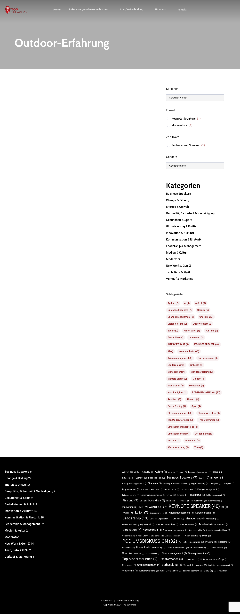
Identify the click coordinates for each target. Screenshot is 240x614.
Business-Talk (156, 478)
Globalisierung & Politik (181, 226)
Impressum (107, 600)
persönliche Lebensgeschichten (169, 536)
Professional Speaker (185, 145)
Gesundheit (175, 337)
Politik (183, 542)
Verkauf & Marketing (113, 375)
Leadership (176, 365)
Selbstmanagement (178, 547)
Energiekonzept (188, 489)
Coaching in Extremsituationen (176, 484)
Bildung (218, 472)
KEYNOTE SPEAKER (206, 344)
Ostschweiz (128, 536)
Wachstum (192, 440)
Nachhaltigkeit (177, 392)
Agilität (173, 303)
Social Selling (177, 406)
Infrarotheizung (215, 501)
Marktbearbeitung (202, 372)
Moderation (176, 385)
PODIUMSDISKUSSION (206, 392)
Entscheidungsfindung (153, 495)
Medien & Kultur (176, 252)
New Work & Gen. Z (178, 265)
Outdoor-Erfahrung (145, 536)
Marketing (212, 518)
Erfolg (171, 495)
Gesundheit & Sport (30, 375)
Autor (183, 472)
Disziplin (228, 483)
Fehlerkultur (192, 330)
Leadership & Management (86, 375)
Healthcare (172, 501)
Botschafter (128, 478)
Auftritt (200, 303)
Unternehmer (129, 565)
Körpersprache (208, 358)
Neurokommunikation (175, 530)
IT (164, 507)
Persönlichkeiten (193, 536)
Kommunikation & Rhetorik (56, 375)
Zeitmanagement (192, 571)
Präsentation (196, 542)
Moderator (173, 259)
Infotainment (199, 500)
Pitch (206, 535)
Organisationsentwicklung (218, 530)
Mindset (198, 378)
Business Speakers (178, 193)
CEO (202, 478)
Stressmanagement (180, 413)
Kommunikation (189, 351)
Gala (143, 501)
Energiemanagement (208, 489)
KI (170, 351)
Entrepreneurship (130, 495)
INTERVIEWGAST (178, 344)
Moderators (179, 125)
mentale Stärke (177, 378)
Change (203, 310)
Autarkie (173, 472)
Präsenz (211, 542)
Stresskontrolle (153, 553)
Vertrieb (201, 565)
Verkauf (173, 440)
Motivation (196, 385)
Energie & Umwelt (177, 206)
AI (187, 303)
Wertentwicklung (178, 447)
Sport (196, 406)
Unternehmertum (178, 433)
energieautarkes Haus (151, 489)
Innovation (196, 337)
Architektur (147, 472)
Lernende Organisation (160, 519)
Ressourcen (128, 548)
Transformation (209, 420)
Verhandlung (203, 433)
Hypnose (185, 501)
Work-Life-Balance (170, 571)
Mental (149, 524)
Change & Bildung (177, 200)
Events (173, 330)
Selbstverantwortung (199, 548)
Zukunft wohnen (222, 571)
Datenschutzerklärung (127, 600)
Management (176, 372)
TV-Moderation (191, 559)
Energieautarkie (171, 489)
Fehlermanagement (215, 495)
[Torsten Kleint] (85, 235)
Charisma (206, 317)
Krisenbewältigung (159, 513)
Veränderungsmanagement (220, 565)
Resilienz (174, 399)
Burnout (141, 478)
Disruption (215, 484)
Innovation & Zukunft (180, 233)
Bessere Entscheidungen (199, 472)
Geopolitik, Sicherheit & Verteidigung (190, 213)
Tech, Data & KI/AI (178, 272)
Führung (212, 330)
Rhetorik (193, 399)
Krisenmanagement (180, 358)
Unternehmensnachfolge (183, 427)
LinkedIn (196, 365)
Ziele (198, 447)
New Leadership (197, 530)
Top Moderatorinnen (180, 420)
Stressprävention (209, 413)
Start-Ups (139, 553)
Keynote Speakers (183, 118)
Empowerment (201, 323)
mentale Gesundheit (167, 524)
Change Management (181, 317)
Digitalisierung (177, 323)
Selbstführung (158, 548)
